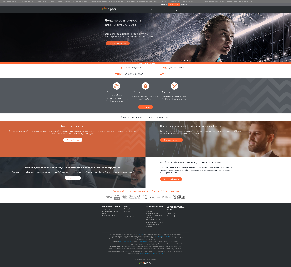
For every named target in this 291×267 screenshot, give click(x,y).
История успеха (129, 216)
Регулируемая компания (154, 209)
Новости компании (130, 214)
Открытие (145, 107)
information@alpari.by (125, 241)
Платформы (106, 218)
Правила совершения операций (153, 225)
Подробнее (72, 178)
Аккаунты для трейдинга (110, 209)
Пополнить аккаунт (171, 140)
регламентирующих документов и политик (151, 253)
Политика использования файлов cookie (154, 216)
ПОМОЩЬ (184, 4)
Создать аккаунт (143, 47)
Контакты (127, 211)
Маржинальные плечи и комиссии (110, 212)
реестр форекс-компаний (162, 236)
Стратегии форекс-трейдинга (176, 216)
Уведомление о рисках (153, 219)
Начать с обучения (171, 179)
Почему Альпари (129, 209)
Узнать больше (73, 140)
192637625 (140, 234)
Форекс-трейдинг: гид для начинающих (175, 212)
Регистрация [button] (174, 4)
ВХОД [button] (165, 4)
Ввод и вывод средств (109, 215)
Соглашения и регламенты (154, 222)
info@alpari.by (143, 241)
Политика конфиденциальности (153, 212)
